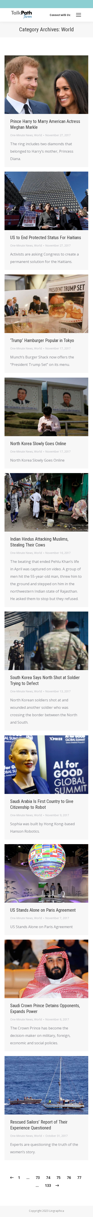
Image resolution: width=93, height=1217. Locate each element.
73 (38, 1177)
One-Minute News (21, 135)
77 (79, 1177)
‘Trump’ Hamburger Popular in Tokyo (42, 340)
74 (48, 1177)
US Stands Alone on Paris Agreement (43, 910)
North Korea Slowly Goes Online (38, 443)
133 (48, 1185)
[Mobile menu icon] (78, 15)
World (38, 135)
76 (69, 1177)
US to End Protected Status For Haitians (45, 237)
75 (58, 1177)
